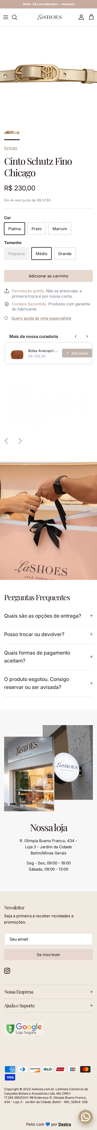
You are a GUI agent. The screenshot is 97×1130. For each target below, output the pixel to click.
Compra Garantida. (29, 303)
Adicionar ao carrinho (48, 276)
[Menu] (5, 17)
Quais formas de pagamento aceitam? (37, 657)
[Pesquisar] (17, 17)
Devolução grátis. (28, 290)
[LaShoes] (49, 17)
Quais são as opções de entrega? (42, 616)
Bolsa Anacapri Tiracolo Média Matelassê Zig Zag (43, 350)
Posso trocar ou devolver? (34, 634)
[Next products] (87, 336)
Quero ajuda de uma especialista (41, 318)
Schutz (10, 148)
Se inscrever (48, 954)
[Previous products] (75, 336)
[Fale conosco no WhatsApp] (85, 1117)
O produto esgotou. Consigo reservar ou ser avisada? (36, 683)
